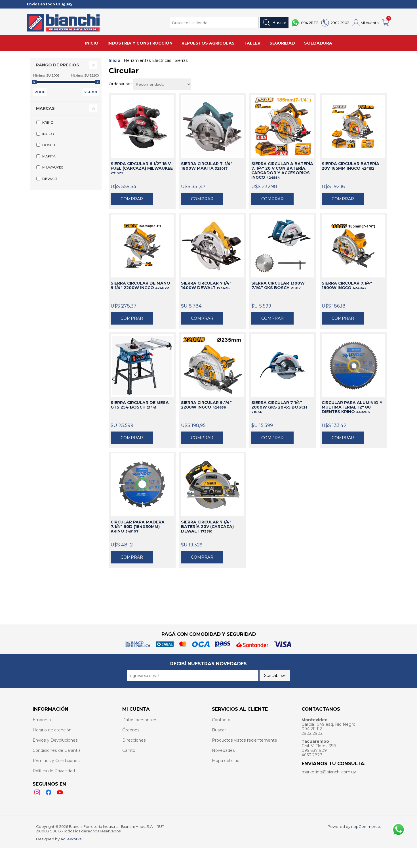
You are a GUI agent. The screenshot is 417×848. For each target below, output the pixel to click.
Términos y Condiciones (56, 760)
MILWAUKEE (53, 167)
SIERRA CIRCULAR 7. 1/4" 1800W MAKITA (207, 166)
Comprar (132, 198)
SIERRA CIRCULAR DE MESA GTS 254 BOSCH (140, 404)
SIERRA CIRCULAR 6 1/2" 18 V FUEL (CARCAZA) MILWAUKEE (142, 168)
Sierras (181, 60)
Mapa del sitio (225, 760)
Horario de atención (52, 730)
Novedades (223, 750)
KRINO (48, 122)
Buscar (279, 22)
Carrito (128, 750)
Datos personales (139, 719)
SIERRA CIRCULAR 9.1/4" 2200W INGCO (206, 404)
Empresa (42, 719)
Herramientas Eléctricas (147, 60)
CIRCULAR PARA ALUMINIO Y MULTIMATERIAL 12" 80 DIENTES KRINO (352, 407)
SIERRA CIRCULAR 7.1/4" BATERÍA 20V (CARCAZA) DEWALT (207, 526)
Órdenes (131, 730)
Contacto (221, 719)
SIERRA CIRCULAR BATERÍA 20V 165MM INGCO (350, 166)
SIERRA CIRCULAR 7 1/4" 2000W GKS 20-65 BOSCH (279, 407)
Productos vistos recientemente (244, 740)
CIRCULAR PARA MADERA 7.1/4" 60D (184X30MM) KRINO (138, 526)
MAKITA (49, 156)
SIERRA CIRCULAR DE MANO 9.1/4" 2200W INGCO (140, 285)
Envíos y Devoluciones (55, 740)
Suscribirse (275, 675)
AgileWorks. (71, 839)
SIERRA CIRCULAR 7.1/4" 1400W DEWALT (206, 285)
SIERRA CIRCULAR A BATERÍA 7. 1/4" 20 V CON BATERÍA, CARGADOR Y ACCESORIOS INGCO (282, 170)
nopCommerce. (366, 826)
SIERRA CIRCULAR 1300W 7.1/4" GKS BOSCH (278, 285)
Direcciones (134, 740)
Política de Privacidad (54, 771)
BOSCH (48, 145)
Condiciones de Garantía (57, 750)
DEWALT (49, 178)
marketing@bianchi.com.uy (329, 772)
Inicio (114, 60)
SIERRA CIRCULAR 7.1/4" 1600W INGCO (347, 285)
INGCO (48, 134)
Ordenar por (121, 83)
